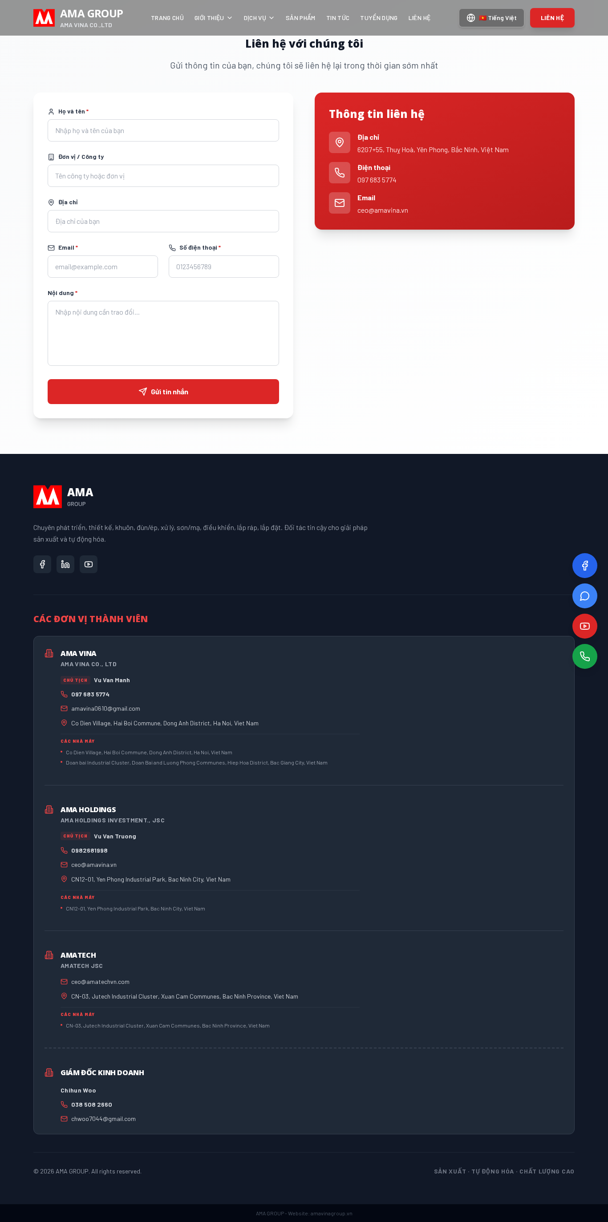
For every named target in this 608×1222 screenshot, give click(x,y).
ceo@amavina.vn (382, 210)
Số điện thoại (200, 247)
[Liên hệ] (584, 656)
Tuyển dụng (379, 17)
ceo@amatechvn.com (100, 981)
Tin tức (337, 17)
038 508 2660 (91, 1104)
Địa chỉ (67, 202)
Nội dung (62, 292)
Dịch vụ (255, 17)
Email (68, 247)
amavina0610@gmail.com (105, 708)
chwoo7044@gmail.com (103, 1118)
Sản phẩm (301, 17)
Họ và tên (73, 111)
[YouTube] (584, 626)
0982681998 (89, 850)
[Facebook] (584, 565)
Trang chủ (167, 17)
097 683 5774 (377, 179)
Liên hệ (419, 17)
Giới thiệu (209, 17)
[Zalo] (584, 595)
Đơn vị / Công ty (81, 156)
